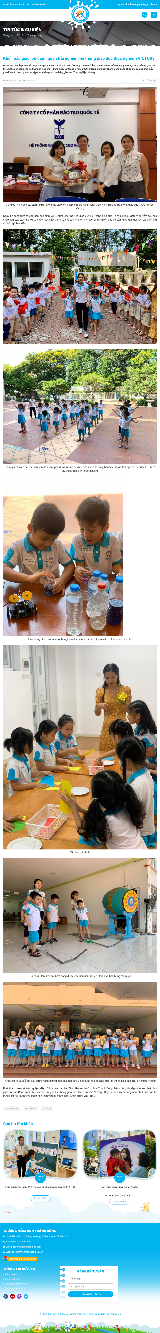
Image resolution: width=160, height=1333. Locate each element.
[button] (7, 1172)
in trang (48, 1108)
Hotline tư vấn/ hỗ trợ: (25, 4)
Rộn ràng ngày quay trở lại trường (40, 1187)
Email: (139, 4)
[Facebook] (5, 1296)
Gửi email (32, 1108)
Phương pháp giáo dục (16, 1283)
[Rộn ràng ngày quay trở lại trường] (40, 1154)
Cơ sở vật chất (12, 1279)
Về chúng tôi (11, 1274)
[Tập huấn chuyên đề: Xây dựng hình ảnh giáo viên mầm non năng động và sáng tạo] (119, 1154)
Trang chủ (8, 35)
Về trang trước (13, 1108)
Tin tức (20, 35)
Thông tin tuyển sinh (15, 1288)
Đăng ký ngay (90, 1294)
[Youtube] (12, 1296)
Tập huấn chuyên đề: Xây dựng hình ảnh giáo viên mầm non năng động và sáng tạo (119, 1189)
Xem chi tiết (40, 1201)
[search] (145, 15)
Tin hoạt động (35, 35)
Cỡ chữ (145, 80)
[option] (40, 1167)
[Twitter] (26, 1296)
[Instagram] (19, 1296)
